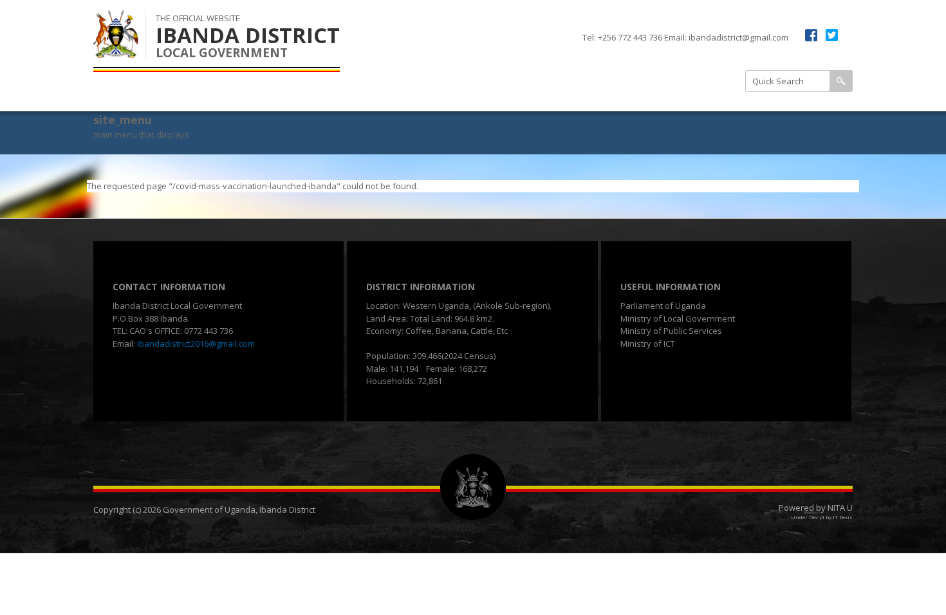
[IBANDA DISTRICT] (115, 51)
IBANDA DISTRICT (248, 35)
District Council (570, 95)
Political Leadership (681, 95)
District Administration (586, 63)
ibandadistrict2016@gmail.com (196, 343)
